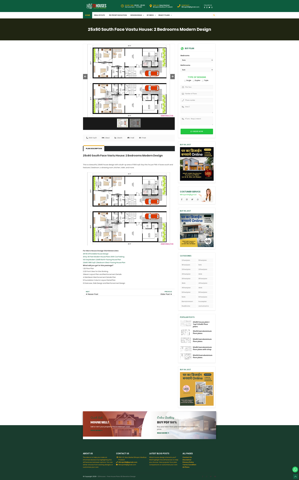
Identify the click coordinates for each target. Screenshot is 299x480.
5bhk (183, 297)
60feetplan (202, 297)
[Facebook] (202, 476)
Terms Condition (189, 465)
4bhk (200, 288)
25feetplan (186, 274)
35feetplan (202, 278)
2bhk (200, 274)
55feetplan (202, 292)
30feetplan (186, 278)
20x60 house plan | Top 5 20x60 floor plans (201, 324)
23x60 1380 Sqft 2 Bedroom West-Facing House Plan (104, 262)
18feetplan (186, 265)
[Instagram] (206, 476)
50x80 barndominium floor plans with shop (202, 348)
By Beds (150, 15)
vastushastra (203, 306)
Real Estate (99, 15)
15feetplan (202, 260)
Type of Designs (197, 77)
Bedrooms (185, 55)
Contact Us (187, 457)
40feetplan (202, 283)
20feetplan (186, 269)
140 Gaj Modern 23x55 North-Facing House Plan (102, 259)
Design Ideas (136, 15)
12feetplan (186, 260)
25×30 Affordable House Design (96, 254)
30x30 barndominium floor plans (202, 332)
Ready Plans (164, 15)
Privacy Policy (188, 462)
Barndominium (187, 301)
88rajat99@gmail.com (127, 462)
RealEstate (186, 306)
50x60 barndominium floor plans (202, 340)
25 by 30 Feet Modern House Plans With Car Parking (103, 257)
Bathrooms (185, 65)
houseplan (202, 301)
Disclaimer (187, 460)
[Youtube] (215, 476)
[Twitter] (211, 476)
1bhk (200, 265)
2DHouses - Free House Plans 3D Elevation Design (117, 476)
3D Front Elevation (118, 15)
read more (96, 430)
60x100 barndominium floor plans (202, 356)
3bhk (183, 283)
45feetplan (186, 288)
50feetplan (186, 292)
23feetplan (202, 269)
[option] (129, 80)
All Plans (186, 467)
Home (87, 15)
